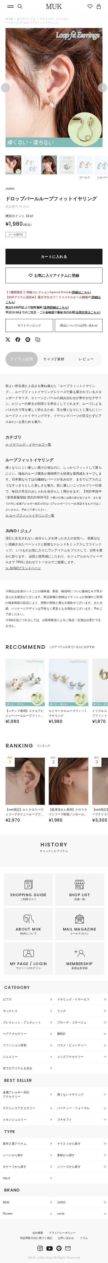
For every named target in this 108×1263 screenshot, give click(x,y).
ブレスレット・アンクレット (22, 1022)
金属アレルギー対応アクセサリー (16, 1094)
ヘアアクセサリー (14, 1033)
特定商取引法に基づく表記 (36, 1238)
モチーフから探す (14, 1166)
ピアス (7, 999)
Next (102, 87)
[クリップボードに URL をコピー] (37, 340)
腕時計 (61, 1033)
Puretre (8, 1213)
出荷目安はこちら (88, 312)
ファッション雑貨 (14, 1045)
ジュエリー (10, 1056)
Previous (5, 87)
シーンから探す (13, 1155)
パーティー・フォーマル (73, 1108)
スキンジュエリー (14, 1119)
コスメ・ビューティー (72, 1045)
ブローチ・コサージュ (72, 1022)
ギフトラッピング (29, 325)
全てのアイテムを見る (17, 1068)
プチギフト (64, 1119)
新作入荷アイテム (14, 1143)
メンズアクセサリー (70, 1056)
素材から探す (66, 1155)
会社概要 (38, 1232)
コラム (84, 1238)
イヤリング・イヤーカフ (54, 19)
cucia (60, 1213)
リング (61, 1010)
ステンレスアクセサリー (19, 1108)
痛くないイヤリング (70, 1094)
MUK (6, 1202)
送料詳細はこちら (56, 307)
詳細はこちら (81, 292)
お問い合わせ (66, 1238)
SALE (6, 1178)
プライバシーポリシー (62, 1232)
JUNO (61, 1202)
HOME (10, 19)
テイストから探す (69, 1143)
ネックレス (10, 1010)
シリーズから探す (69, 1166)
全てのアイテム (26, 19)
